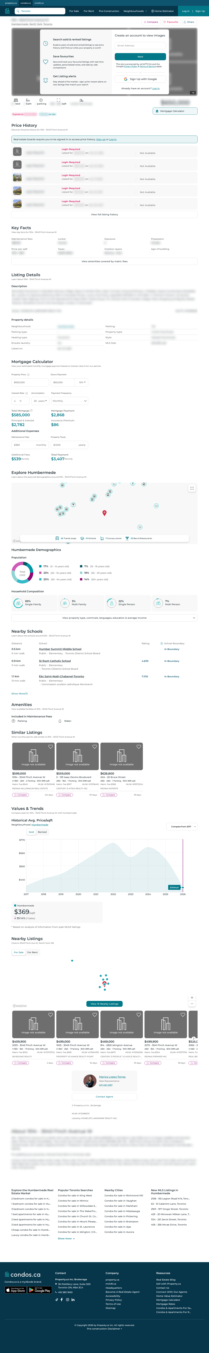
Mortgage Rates (165, 1304)
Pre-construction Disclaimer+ (104, 1328)
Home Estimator (164, 11)
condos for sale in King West (75, 1195)
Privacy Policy (130, 66)
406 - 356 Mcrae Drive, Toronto (169, 1224)
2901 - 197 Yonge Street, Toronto (169, 1209)
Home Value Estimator (169, 1296)
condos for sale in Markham (120, 1205)
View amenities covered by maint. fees (105, 261)
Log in (156, 88)
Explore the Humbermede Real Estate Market (32, 1192)
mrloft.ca (39, 3)
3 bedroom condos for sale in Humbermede (37, 1209)
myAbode (27, 1281)
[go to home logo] (22, 1274)
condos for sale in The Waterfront (78, 1211)
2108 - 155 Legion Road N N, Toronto (171, 1198)
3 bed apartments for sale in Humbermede (36, 1224)
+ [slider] (192, 835)
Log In (186, 11)
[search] (40, 11)
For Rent (89, 11)
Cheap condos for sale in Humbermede (34, 1229)
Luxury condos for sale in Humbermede (34, 1235)
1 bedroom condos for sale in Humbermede (37, 1203)
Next (140, 56)
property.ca (11, 3)
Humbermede (19, 24)
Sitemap (111, 1308)
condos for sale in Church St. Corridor (80, 1216)
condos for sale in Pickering (121, 1216)
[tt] (57, 1299)
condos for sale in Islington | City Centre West (85, 1232)
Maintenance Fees (20, 437)
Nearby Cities (113, 1190)
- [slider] (161, 835)
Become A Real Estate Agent (123, 1291)
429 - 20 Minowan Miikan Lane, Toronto (174, 1214)
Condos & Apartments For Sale (174, 1308)
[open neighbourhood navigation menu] (146, 11)
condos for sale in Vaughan (120, 1200)
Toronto (47, 24)
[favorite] (50, 746)
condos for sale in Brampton (121, 1221)
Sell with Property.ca (168, 1283)
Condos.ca (11, 1281)
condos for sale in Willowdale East (78, 1205)
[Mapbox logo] (19, 541)
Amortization (37, 393)
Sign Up (200, 11)
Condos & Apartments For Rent (174, 1312)
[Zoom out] (192, 1004)
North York (35, 24)
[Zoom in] (192, 998)
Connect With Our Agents (171, 1291)
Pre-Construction (109, 11)
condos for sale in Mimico (73, 1200)
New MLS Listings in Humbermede (164, 1192)
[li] (73, 1299)
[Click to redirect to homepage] (7, 11)
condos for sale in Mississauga (122, 1211)
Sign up (100, 139)
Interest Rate (19, 393)
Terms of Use (113, 1304)
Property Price (20, 374)
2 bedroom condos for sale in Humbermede (37, 1198)
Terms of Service (148, 66)
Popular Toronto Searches (75, 1190)
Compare (152, 22)
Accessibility (113, 1296)
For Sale (74, 11)
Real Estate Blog (166, 1279)
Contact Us (162, 1287)
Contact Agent (104, 1096)
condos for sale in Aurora (119, 1232)
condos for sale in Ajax (117, 1226)
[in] (68, 1299)
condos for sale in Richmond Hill (123, 1195)
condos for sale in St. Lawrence (76, 1226)
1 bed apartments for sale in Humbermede (36, 1214)
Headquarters (114, 1287)
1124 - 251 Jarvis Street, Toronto (168, 1219)
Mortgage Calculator (168, 1299)
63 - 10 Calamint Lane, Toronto (168, 1203)
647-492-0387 (106, 1085)
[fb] (63, 1299)
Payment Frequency (61, 393)
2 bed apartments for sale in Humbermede (36, 1219)
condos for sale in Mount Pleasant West (81, 1221)
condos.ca (26, 3)
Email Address (124, 45)
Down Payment (58, 374)
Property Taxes (58, 437)
